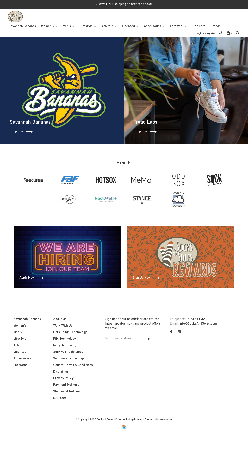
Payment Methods (66, 385)
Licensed (128, 26)
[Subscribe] (145, 338)
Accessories (152, 26)
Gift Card (198, 26)
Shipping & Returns (67, 391)
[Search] (238, 33)
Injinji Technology (65, 345)
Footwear (176, 26)
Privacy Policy (63, 378)
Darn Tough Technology (70, 332)
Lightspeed (135, 419)
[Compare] (221, 33)
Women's (47, 26)
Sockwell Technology (68, 352)
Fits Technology (64, 339)
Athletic (107, 26)
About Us (59, 319)
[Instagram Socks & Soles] (179, 332)
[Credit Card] (124, 428)
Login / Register (205, 33)
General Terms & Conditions (73, 365)
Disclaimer (60, 372)
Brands (215, 26)
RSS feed (60, 398)
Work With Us (62, 326)
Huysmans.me (164, 419)
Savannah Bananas (22, 26)
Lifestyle (86, 26)
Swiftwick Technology (69, 359)
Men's (67, 26)
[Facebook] (171, 332)
